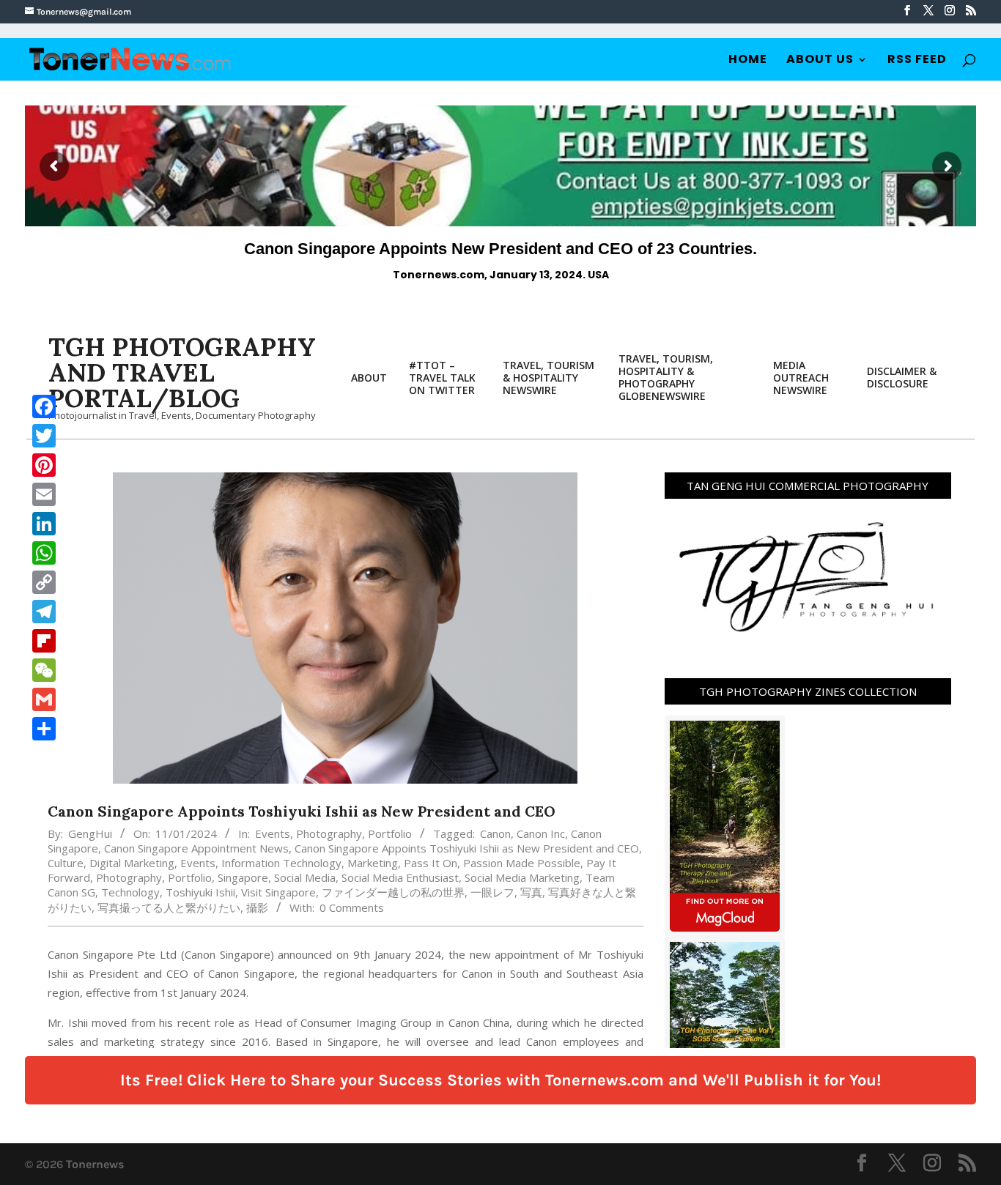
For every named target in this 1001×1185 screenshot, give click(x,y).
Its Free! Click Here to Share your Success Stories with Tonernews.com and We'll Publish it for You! (500, 1080)
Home (747, 60)
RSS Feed (917, 60)
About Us (820, 60)
